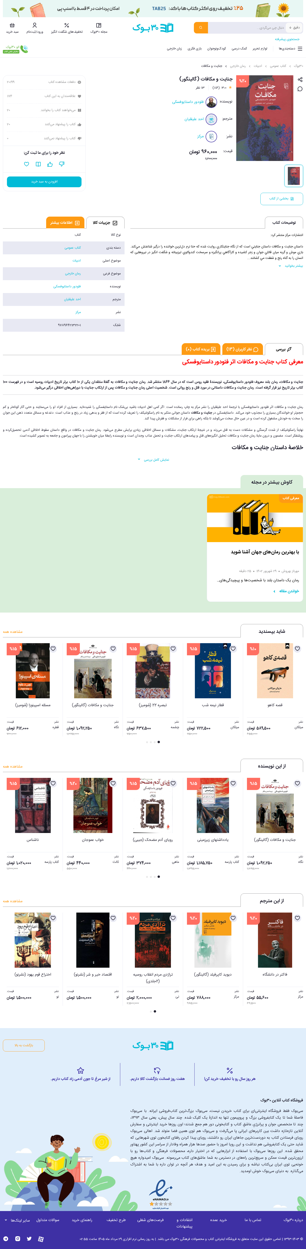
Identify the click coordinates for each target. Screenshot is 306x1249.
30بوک (298, 66)
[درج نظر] (300, 89)
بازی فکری (195, 49)
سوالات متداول (47, 1220)
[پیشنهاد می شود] (50, 164)
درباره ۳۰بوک (293, 1220)
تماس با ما (253, 1220)
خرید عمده (218, 1220)
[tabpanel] (64, 280)
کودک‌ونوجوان (216, 49)
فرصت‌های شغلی (150, 1220)
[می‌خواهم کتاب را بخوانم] (38, 164)
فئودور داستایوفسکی (188, 102)
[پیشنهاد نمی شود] (62, 164)
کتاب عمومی (278, 66)
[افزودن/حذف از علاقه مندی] (297, 649)
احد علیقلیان (194, 119)
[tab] (105, 223)
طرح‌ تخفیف (116, 1220)
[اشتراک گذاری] (300, 80)
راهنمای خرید (82, 1220)
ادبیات (258, 66)
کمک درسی (239, 49)
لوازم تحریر (260, 49)
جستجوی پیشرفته (287, 39)
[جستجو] (201, 27)
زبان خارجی (174, 49)
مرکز (200, 136)
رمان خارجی (238, 66)
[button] (9, 694)
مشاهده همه (12, 632)
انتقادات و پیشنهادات (184, 1223)
